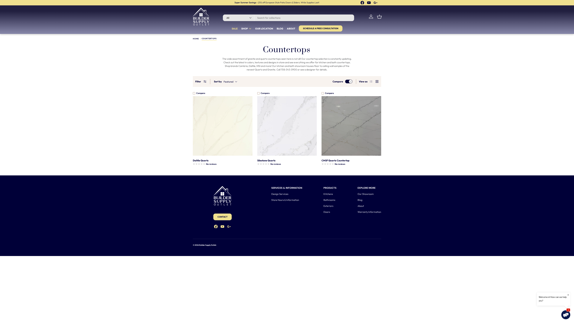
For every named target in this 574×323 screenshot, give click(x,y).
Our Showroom (366, 193)
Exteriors (328, 205)
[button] (379, 16)
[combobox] (288, 18)
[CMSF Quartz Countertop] (351, 126)
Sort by (218, 81)
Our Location (264, 28)
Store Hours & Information (285, 199)
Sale (235, 28)
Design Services (279, 193)
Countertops (209, 39)
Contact (222, 216)
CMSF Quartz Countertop (335, 160)
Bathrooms (329, 199)
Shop (244, 28)
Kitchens (328, 193)
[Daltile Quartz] (222, 126)
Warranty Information (369, 211)
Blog (280, 28)
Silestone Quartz (266, 160)
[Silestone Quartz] (287, 126)
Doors (326, 211)
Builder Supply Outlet (207, 245)
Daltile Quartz (201, 160)
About (291, 28)
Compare (338, 81)
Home (196, 39)
